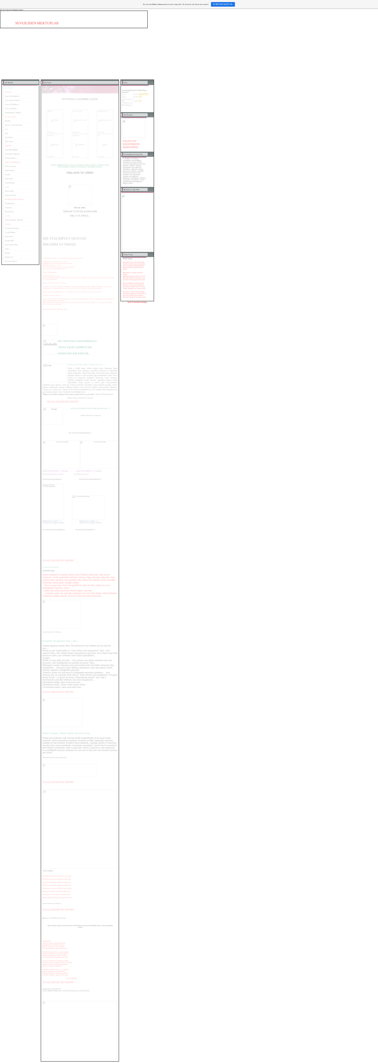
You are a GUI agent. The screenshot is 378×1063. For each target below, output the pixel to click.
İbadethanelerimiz (102, 111)
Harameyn (50, 135)
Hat (98, 135)
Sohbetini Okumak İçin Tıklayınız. (90, 415)
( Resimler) (50, 132)
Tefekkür (49, 111)
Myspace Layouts (18, 10)
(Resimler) (75, 156)
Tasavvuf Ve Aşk (77, 111)
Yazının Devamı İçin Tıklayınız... (52, 632)
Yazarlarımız (76, 135)
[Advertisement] (189, 56)
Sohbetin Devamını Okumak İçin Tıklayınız (80, 398)
